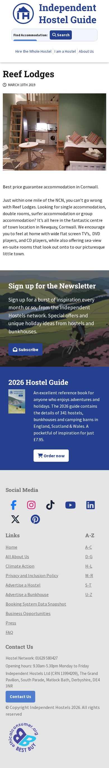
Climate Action (20, 566)
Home (11, 547)
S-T (88, 585)
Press (11, 623)
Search (63, 34)
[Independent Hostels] (54, 14)
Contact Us (20, 696)
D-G (89, 556)
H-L (88, 566)
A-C (88, 547)
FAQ (9, 632)
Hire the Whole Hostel (33, 51)
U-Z (88, 594)
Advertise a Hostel (23, 585)
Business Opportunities (28, 613)
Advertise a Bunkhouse (27, 594)
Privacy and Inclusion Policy (32, 575)
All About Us (17, 556)
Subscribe (28, 349)
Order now (54, 455)
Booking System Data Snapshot (36, 604)
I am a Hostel (65, 51)
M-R (89, 575)
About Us (86, 51)
